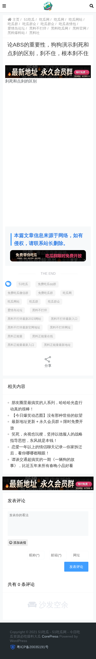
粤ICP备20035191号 (32, 647)
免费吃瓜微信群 (18, 293)
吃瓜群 (13, 24)
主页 (15, 19)
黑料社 (34, 33)
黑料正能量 (15, 336)
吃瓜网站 (75, 19)
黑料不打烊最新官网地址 (24, 327)
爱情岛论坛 (16, 28)
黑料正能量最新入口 (21, 345)
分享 (48, 366)
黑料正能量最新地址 (57, 345)
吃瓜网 (44, 19)
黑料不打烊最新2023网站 (24, 319)
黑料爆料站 (16, 33)
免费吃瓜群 (45, 293)
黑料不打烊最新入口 (64, 319)
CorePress (50, 636)
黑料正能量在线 (42, 336)
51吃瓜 (29, 19)
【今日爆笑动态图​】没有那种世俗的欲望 (47, 415)
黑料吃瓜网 (59, 28)
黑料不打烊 (38, 28)
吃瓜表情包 (67, 24)
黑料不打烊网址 (60, 327)
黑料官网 (79, 28)
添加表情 (19, 543)
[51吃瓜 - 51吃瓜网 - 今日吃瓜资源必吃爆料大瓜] (48, 6)
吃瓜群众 (29, 24)
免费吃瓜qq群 (47, 284)
